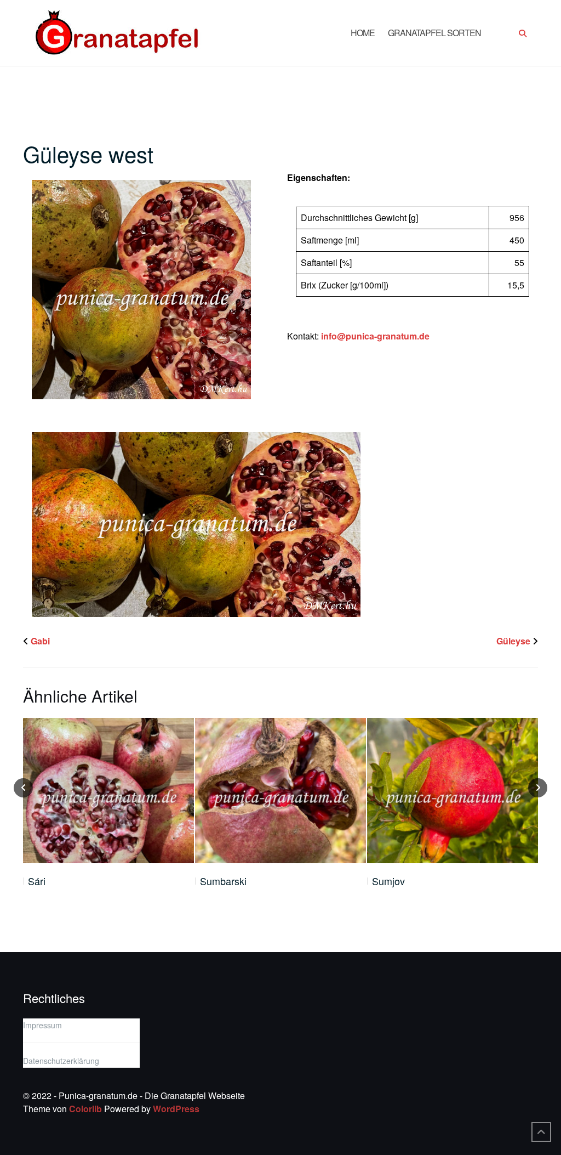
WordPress (176, 1108)
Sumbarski (223, 880)
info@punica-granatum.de (375, 336)
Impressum (42, 1025)
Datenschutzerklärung (61, 1060)
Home (363, 32)
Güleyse (513, 641)
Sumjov (388, 880)
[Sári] (108, 790)
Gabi (40, 641)
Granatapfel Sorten (434, 32)
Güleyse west (88, 153)
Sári (36, 880)
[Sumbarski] (280, 790)
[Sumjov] (452, 790)
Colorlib (85, 1108)
